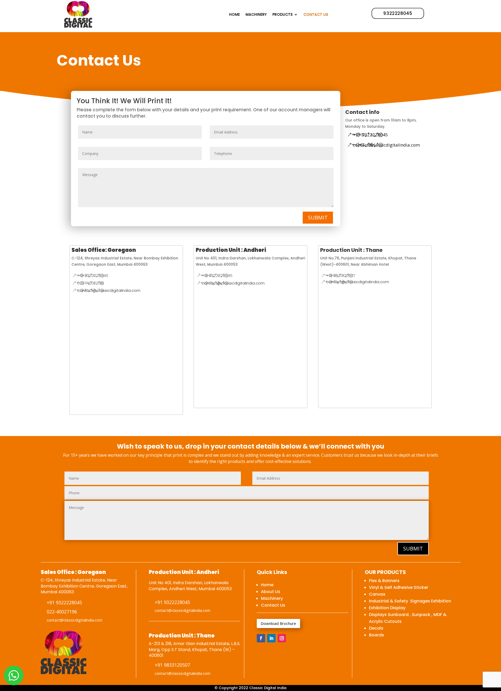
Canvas (377, 594)
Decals (376, 628)
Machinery (272, 598)
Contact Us (273, 605)
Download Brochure (278, 623)
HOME (234, 14)
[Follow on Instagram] (282, 638)
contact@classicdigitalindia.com (386, 145)
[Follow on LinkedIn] (271, 638)
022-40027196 (90, 283)
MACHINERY (256, 14)
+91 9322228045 (370, 135)
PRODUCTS (282, 14)
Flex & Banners (384, 581)
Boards (376, 635)
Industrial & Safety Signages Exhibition (410, 601)
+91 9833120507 (340, 275)
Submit (318, 217)
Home (267, 585)
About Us (270, 592)
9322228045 (397, 13)
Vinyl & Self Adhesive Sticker (398, 587)
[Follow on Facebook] (261, 638)
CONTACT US (315, 14)
